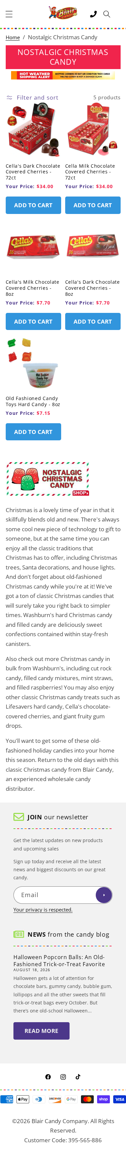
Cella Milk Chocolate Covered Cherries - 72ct (90, 172)
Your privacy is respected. (43, 909)
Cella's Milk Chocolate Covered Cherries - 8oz (32, 288)
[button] (9, 14)
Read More (41, 1031)
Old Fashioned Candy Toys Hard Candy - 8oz (33, 401)
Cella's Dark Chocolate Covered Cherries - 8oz (92, 288)
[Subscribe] (104, 895)
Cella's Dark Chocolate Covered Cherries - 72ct (33, 172)
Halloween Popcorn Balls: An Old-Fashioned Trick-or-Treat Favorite (59, 961)
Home (13, 37)
